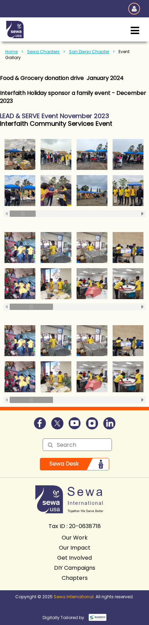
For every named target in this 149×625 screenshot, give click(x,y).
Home (11, 52)
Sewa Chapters (43, 52)
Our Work (75, 538)
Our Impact (74, 548)
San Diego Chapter (89, 52)
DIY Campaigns (74, 568)
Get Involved (74, 558)
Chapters (75, 578)
